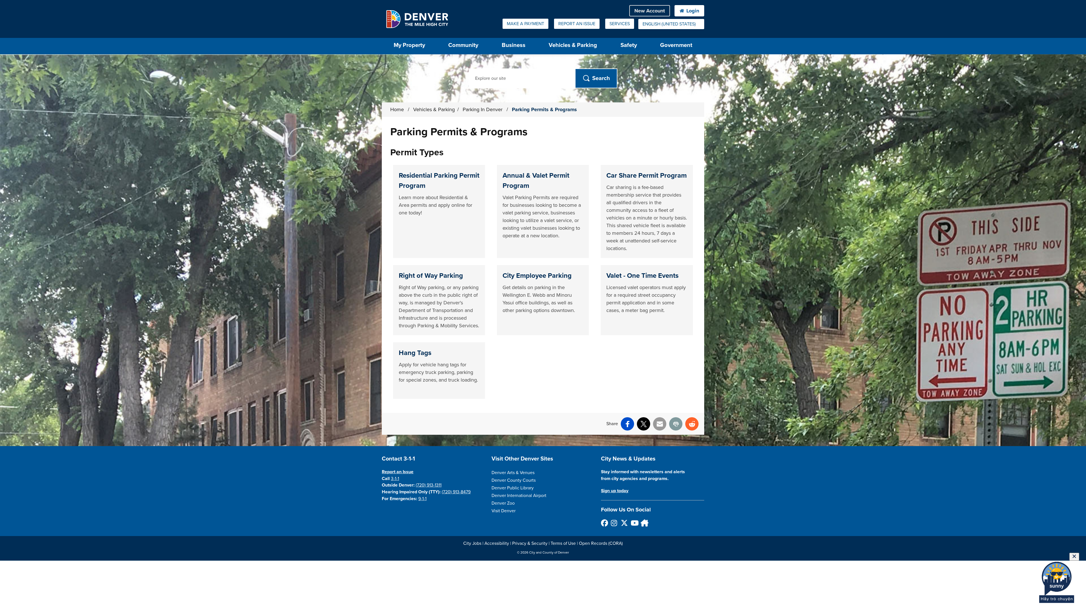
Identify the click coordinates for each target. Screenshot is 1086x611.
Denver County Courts (514, 480)
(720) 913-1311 (428, 485)
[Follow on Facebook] (604, 523)
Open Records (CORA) (601, 543)
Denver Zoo (503, 503)
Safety (628, 45)
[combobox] (671, 24)
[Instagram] (614, 523)
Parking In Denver (483, 109)
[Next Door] (644, 523)
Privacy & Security (530, 543)
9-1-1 (422, 498)
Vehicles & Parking (573, 45)
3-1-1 (395, 478)
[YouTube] (634, 523)
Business (513, 45)
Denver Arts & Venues (513, 472)
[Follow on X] (624, 523)
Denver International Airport (519, 495)
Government (676, 45)
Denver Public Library (513, 487)
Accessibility (496, 543)
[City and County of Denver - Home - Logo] (417, 19)
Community (463, 45)
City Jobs (472, 543)
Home (397, 109)
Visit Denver (504, 510)
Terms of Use (563, 543)
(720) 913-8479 (456, 491)
